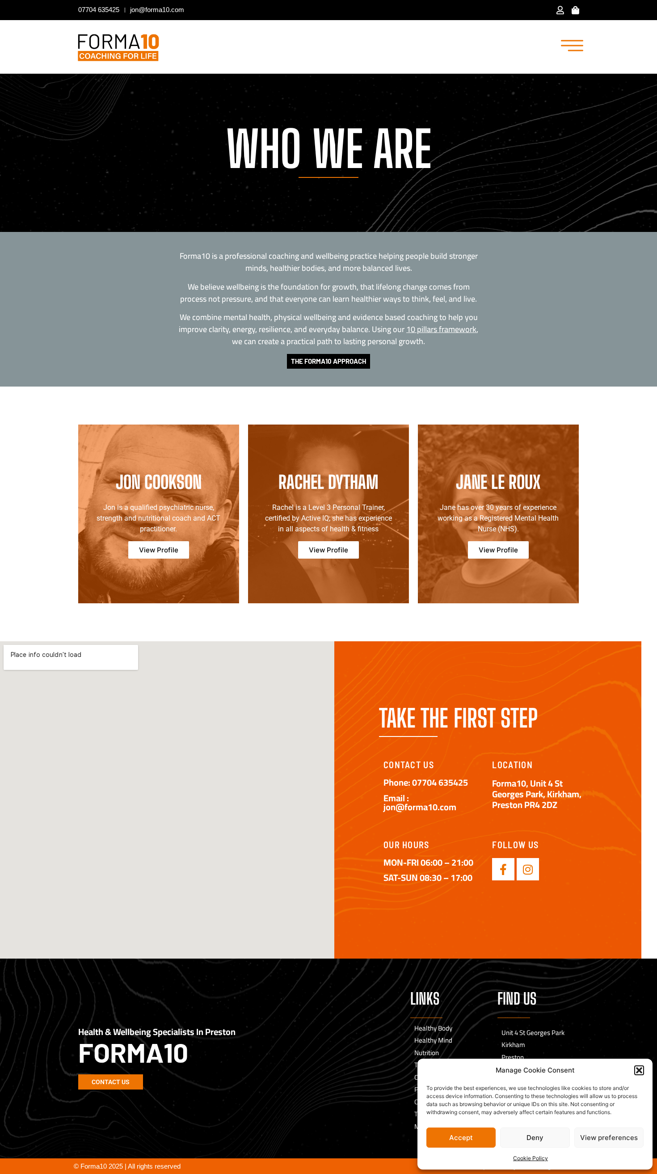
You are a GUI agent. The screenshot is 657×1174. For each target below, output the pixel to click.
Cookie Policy (530, 1158)
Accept (461, 1137)
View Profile (158, 550)
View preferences (609, 1137)
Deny (534, 1137)
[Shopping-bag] (575, 9)
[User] (560, 9)
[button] (639, 1070)
